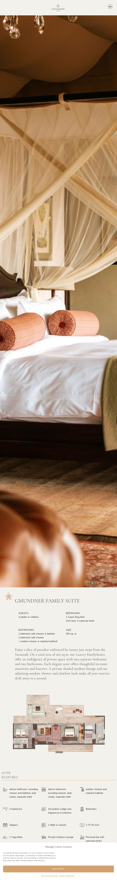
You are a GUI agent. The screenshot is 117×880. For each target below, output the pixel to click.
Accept (59, 869)
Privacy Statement (66, 876)
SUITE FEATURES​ (10, 775)
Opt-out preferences (49, 876)
